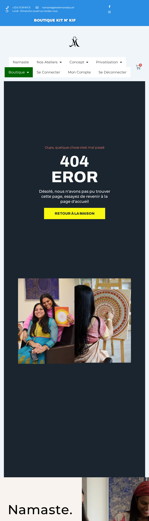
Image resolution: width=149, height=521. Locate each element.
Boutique (17, 72)
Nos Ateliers (47, 62)
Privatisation (107, 62)
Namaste (21, 62)
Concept (76, 62)
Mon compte (79, 72)
